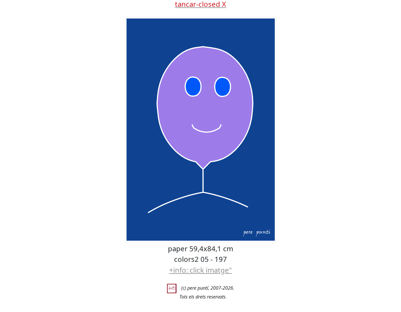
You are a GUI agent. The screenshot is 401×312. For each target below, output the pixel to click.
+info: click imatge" (200, 270)
